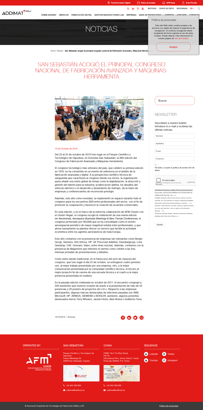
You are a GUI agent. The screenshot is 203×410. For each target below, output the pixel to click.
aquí (177, 216)
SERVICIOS (64, 15)
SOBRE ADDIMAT (48, 15)
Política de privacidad (168, 406)
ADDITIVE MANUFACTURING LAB (109, 15)
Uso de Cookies (181, 38)
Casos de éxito (166, 8)
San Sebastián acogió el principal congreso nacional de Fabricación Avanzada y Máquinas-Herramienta (108, 51)
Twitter (171, 354)
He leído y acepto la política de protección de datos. (174, 169)
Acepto (173, 46)
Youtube (154, 360)
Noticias (152, 8)
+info (174, 195)
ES (191, 8)
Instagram (173, 360)
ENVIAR (160, 225)
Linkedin (154, 354)
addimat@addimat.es (75, 390)
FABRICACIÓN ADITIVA (81, 15)
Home (53, 51)
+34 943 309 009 (73, 385)
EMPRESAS (131, 15)
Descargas (182, 8)
